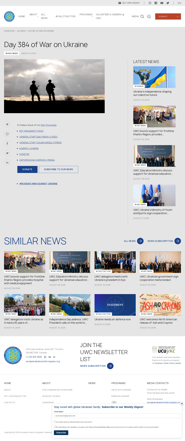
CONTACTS (9, 402)
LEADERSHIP (48, 402)
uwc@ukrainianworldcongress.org (43, 361)
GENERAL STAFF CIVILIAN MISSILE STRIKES (40, 142)
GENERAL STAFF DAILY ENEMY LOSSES (38, 136)
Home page (9, 31)
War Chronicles (48, 125)
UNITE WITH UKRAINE (121, 390)
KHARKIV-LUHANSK (29, 148)
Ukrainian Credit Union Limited (167, 363)
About (7, 390)
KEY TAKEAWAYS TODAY (31, 130)
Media (135, 16)
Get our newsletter (15, 396)
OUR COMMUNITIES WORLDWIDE (57, 390)
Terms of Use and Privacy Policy (99, 427)
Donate (163, 16)
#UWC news (11, 53)
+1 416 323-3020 (34, 357)
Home (22, 16)
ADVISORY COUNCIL (51, 396)
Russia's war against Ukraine (39, 183)
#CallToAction (65, 16)
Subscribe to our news (58, 169)
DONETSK (24, 154)
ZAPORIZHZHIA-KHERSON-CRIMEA (37, 160)
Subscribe (61, 432)
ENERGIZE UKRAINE (120, 396)
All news (21, 31)
